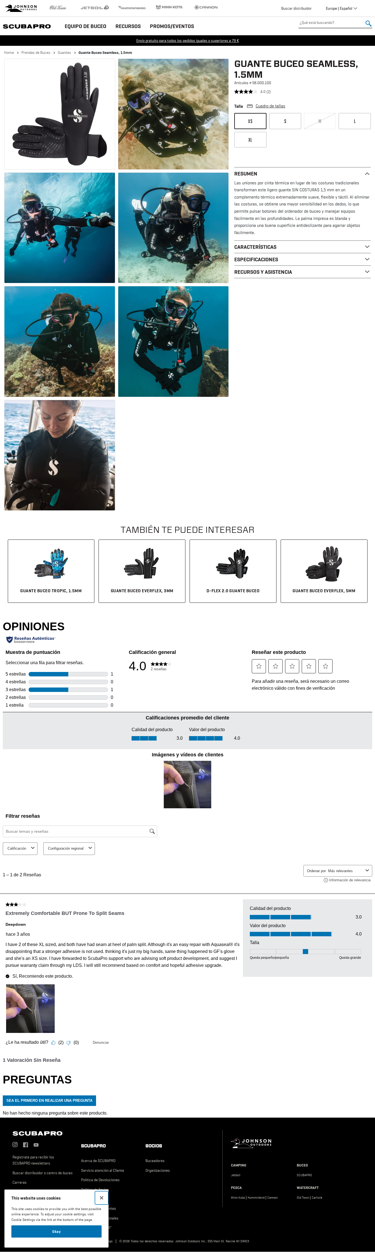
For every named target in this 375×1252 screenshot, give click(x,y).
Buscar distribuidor (296, 8)
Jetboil (235, 1175)
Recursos (128, 26)
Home (9, 52)
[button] (59, 114)
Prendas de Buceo (35, 52)
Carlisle (317, 1198)
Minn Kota (238, 1198)
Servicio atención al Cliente (102, 1170)
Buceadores (155, 1160)
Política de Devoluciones (100, 1180)
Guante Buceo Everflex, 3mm (142, 590)
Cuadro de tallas (270, 106)
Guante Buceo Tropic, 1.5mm (51, 590)
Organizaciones (157, 1170)
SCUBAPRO (304, 1175)
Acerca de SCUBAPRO (98, 1160)
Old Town (303, 1198)
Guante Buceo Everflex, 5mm (324, 590)
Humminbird (256, 1198)
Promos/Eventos (172, 26)
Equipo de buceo (85, 26)
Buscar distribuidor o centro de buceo (42, 1173)
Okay (56, 1231)
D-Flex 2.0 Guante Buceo (233, 590)
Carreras (19, 1182)
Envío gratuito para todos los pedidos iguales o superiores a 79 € (187, 40)
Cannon (272, 1198)
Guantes (64, 52)
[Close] (101, 1198)
